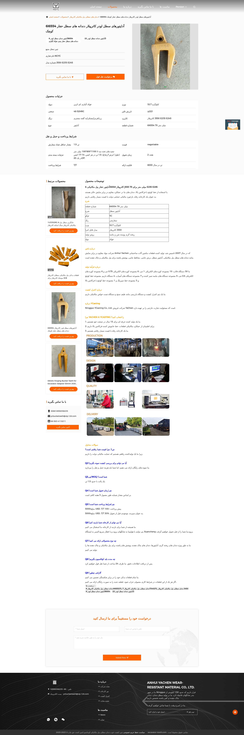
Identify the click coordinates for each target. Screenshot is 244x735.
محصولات (112, 6)
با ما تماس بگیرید (146, 6)
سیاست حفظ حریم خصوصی (134, 732)
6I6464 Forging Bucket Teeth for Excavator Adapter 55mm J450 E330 (62, 384)
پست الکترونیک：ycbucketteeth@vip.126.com (69, 694)
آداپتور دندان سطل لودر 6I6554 (98, 591)
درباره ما (127, 6)
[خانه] (56, 6)
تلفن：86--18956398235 (60, 689)
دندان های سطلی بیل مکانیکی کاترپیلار (84, 17)
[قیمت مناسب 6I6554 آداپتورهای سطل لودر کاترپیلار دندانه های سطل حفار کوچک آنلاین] (63, 308)
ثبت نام (191, 712)
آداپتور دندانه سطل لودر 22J (123, 591)
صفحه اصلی (96, 6)
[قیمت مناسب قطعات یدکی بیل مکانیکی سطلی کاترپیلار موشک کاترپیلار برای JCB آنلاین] (63, 255)
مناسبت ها (165, 6)
